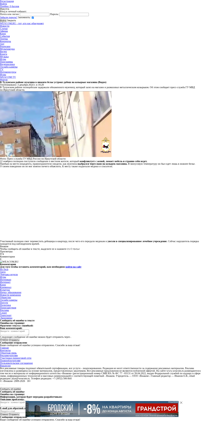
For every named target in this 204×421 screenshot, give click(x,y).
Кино (3, 33)
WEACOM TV (8, 77)
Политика (5, 305)
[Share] (1, 384)
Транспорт (5, 315)
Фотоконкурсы (8, 72)
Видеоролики (7, 64)
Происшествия (8, 307)
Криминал (5, 287)
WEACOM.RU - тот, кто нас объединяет (22, 23)
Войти (3, 3)
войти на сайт (73, 266)
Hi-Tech (4, 269)
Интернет (5, 282)
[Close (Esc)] (0, 384)
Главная (4, 347)
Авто (3, 272)
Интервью (5, 279)
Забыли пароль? (8, 17)
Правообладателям (10, 360)
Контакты (5, 350)
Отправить (14, 414)
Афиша (4, 31)
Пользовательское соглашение (16, 363)
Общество (5, 297)
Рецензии (5, 46)
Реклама (4, 310)
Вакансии (5, 365)
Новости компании (10, 295)
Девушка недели (9, 274)
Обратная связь (8, 353)
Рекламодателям (9, 355)
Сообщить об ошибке (10, 389)
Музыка (4, 56)
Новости (4, 26)
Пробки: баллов (9, 6)
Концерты (5, 41)
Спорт (3, 312)
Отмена (4, 340)
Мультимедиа (7, 49)
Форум (3, 79)
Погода (4, 302)
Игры (3, 59)
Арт (2, 43)
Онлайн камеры (8, 300)
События (5, 36)
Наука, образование (10, 292)
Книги (3, 54)
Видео (3, 51)
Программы (6, 61)
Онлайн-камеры (9, 66)
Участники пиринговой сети (15, 358)
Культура (5, 289)
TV (2, 69)
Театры (4, 38)
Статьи (4, 28)
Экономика (6, 318)
